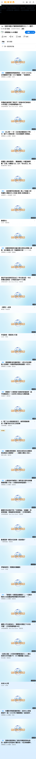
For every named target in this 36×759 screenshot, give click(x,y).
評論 (3, 41)
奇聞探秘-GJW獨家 (11, 32)
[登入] (33, 2)
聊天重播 (9, 41)
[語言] (26, 2)
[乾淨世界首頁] (9, 2)
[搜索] (23, 2)
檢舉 (27, 36)
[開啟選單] (2, 2)
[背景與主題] (30, 2)
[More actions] (34, 73)
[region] (18, 15)
